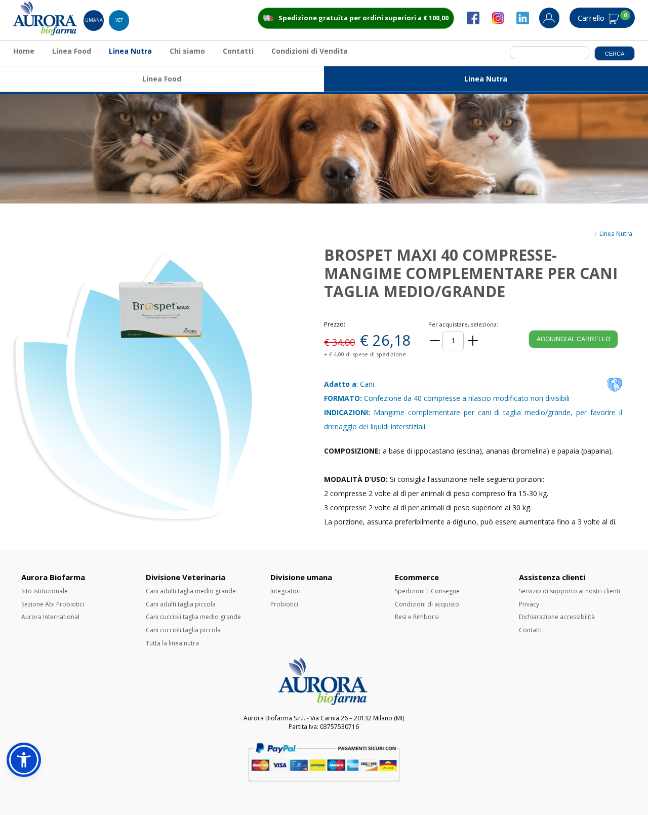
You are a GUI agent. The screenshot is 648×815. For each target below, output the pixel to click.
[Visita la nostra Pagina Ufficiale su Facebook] (478, 22)
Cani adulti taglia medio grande (191, 591)
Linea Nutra (130, 51)
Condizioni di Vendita (309, 51)
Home (23, 51)
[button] (23, 760)
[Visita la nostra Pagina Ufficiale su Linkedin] (527, 22)
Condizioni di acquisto (427, 604)
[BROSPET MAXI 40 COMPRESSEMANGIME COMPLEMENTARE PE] (162, 386)
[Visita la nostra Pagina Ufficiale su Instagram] (503, 22)
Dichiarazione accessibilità (557, 617)
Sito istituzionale (44, 591)
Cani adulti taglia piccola (181, 604)
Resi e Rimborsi (417, 617)
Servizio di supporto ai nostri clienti (569, 591)
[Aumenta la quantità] (473, 341)
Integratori (285, 591)
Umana (94, 20)
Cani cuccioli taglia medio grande (193, 617)
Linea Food (71, 51)
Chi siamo (187, 51)
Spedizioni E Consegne (427, 591)
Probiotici (284, 604)
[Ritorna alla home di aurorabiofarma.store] (46, 33)
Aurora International (50, 617)
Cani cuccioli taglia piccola (183, 630)
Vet (119, 20)
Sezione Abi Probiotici (52, 604)
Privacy (529, 604)
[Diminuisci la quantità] (435, 341)
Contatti (238, 51)
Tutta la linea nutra (172, 643)
